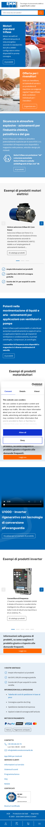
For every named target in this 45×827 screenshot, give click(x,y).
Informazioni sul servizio (14, 764)
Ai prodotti (8, 62)
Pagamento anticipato (22, 730)
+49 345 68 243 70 (15, 744)
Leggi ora (22, 457)
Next (41, 223)
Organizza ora (29, 106)
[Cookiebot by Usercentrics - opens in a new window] (32, 384)
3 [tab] (22, 629)
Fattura (8, 730)
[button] (5, 823)
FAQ (6, 779)
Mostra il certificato (12, 806)
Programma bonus (11, 774)
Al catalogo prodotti (17, 253)
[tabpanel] (22, 228)
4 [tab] (27, 629)
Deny (22, 440)
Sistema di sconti (11, 769)
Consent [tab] (8, 391)
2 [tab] (18, 629)
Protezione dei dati (20, 813)
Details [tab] (22, 391)
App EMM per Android (13, 756)
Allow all (22, 432)
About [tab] (36, 391)
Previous (3, 223)
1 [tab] (13, 629)
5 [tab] (32, 629)
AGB (8, 813)
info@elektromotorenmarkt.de (20, 750)
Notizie (7, 784)
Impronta (35, 813)
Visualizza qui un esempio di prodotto (18, 536)
